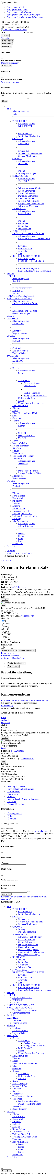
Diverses (16, 408)
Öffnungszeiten (14, 813)
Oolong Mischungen (27, 173)
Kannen (15, 1071)
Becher (15, 1038)
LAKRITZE (20, 322)
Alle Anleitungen (26, 524)
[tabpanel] (27, 680)
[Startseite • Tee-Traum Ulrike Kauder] (14, 29)
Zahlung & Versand (16, 786)
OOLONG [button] (17, 158)
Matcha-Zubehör (19, 443)
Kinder (21, 541)
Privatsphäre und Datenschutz (20, 789)
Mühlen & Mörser (20, 446)
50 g (5, 622)
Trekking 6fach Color (22, 513)
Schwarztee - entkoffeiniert (30, 188)
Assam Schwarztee (26, 191)
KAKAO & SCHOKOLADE (20, 296)
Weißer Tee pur (25, 133)
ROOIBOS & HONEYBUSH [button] (26, 256)
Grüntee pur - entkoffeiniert (30, 153)
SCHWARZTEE (26, 179)
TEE (9, 906)
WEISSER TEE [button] (19, 121)
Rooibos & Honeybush (28, 268)
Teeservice (26, 462)
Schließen (6, 1171)
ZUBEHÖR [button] (12, 356)
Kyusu (15, 440)
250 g (6, 633)
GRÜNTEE (26, 142)
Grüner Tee (23, 226)
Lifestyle (16, 506)
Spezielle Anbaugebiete (28, 201)
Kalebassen (17, 476)
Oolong (21, 171)
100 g (5, 627)
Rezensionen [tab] (13, 666)
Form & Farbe (18, 496)
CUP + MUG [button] (24, 380)
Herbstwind (17, 498)
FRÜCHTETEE (19, 231)
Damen (21, 533)
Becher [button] (15, 368)
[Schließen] (2, 58)
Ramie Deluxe (18, 508)
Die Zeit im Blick (20, 405)
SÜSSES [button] (11, 336)
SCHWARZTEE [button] (20, 176)
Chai (20, 253)
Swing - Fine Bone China (35, 395)
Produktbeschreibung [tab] (16, 663)
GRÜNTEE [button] (17, 138)
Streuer (15, 451)
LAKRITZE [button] (12, 318)
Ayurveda (22, 251)
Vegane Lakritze (19, 333)
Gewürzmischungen (21, 313)
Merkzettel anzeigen (10, 63)
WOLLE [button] (11, 481)
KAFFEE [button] (11, 276)
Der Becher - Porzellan (28, 471)
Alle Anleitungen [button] (20, 521)
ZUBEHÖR (20, 359)
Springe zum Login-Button (19, 12)
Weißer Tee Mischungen (29, 136)
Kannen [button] (15, 420)
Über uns (11, 818)
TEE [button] (9, 109)
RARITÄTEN (26, 212)
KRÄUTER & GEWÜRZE (25, 302)
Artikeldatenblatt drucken (12, 658)
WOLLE (11, 1111)
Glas (14, 415)
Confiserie (17, 348)
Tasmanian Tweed (20, 511)
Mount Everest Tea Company (31, 403)
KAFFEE (20, 279)
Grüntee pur (23, 151)
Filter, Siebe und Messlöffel (24, 413)
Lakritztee (16, 331)
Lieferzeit (11, 801)
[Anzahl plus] (12, 648)
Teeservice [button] (17, 458)
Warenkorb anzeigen (10, 82)
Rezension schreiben (10, 655)
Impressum (12, 794)
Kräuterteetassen (19, 478)
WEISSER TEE (26, 124)
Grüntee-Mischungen (27, 156)
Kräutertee (22, 246)
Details (4, 748)
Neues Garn (17, 543)
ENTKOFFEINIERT (22, 288)
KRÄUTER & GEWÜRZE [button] (19, 298)
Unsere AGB (13, 791)
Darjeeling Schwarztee (28, 196)
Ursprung (16, 518)
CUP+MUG (23, 433)
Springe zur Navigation (17, 9)
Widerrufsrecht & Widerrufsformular (23, 799)
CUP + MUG (32, 384)
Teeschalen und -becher (22, 456)
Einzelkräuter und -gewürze (24, 311)
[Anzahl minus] (2, 648)
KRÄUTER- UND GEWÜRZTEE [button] (28, 233)
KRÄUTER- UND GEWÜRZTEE (34, 237)
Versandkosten (27, 616)
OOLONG (26, 162)
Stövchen (16, 448)
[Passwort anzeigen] (28, 891)
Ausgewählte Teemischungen (31, 203)
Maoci (21, 400)
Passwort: (5, 888)
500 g (6, 638)
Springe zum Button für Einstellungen (23, 14)
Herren (21, 536)
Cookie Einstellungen (17, 804)
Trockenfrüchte (19, 353)
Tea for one (17, 453)
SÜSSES (11, 1025)
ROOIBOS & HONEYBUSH (31, 259)
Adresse (11, 816)
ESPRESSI (17, 291)
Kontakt (11, 796)
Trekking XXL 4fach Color (24, 516)
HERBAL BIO (25, 248)
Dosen (15, 410)
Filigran (15, 493)
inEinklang (17, 501)
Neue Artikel (12, 546)
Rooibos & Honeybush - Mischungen (34, 271)
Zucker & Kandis (20, 351)
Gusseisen (16, 418)
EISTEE (10, 273)
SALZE (10, 316)
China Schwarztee (26, 198)
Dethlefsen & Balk (26, 398)
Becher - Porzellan (32, 393)
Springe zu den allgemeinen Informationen (26, 17)
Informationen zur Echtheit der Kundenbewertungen (24, 700)
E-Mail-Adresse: (8, 885)
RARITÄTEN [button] (19, 208)
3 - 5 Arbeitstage (18, 587)
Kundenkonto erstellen (11, 896)
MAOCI (22, 438)
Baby (20, 538)
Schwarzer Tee (24, 228)
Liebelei (16, 503)
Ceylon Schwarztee (26, 193)
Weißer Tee (23, 223)
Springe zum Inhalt (15, 7)
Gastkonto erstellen (29, 896)
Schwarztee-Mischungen (29, 206)
